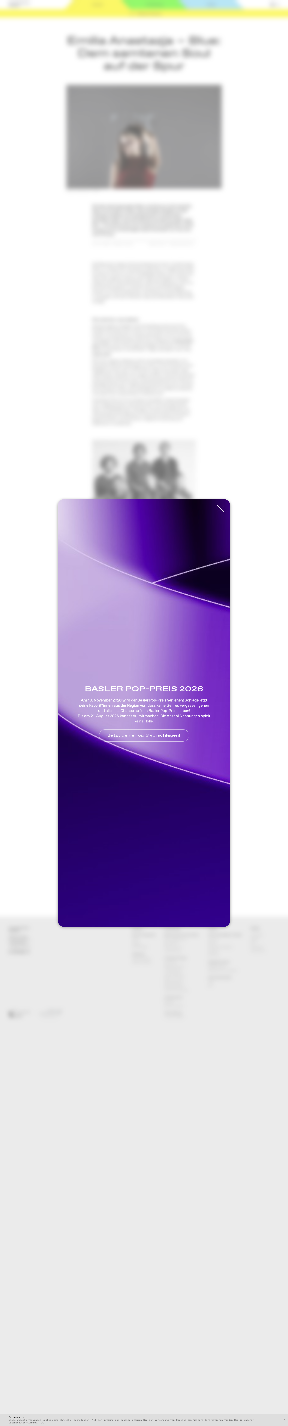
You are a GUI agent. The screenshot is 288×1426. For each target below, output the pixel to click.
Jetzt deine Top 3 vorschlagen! (144, 735)
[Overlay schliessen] (220, 509)
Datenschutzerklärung (23, 1422)
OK (42, 1422)
